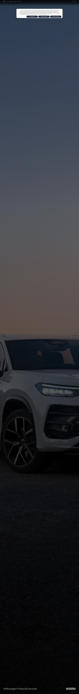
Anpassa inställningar (55, 16)
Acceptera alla (32, 16)
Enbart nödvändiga (44, 16)
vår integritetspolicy (49, 12)
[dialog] (39, 347)
